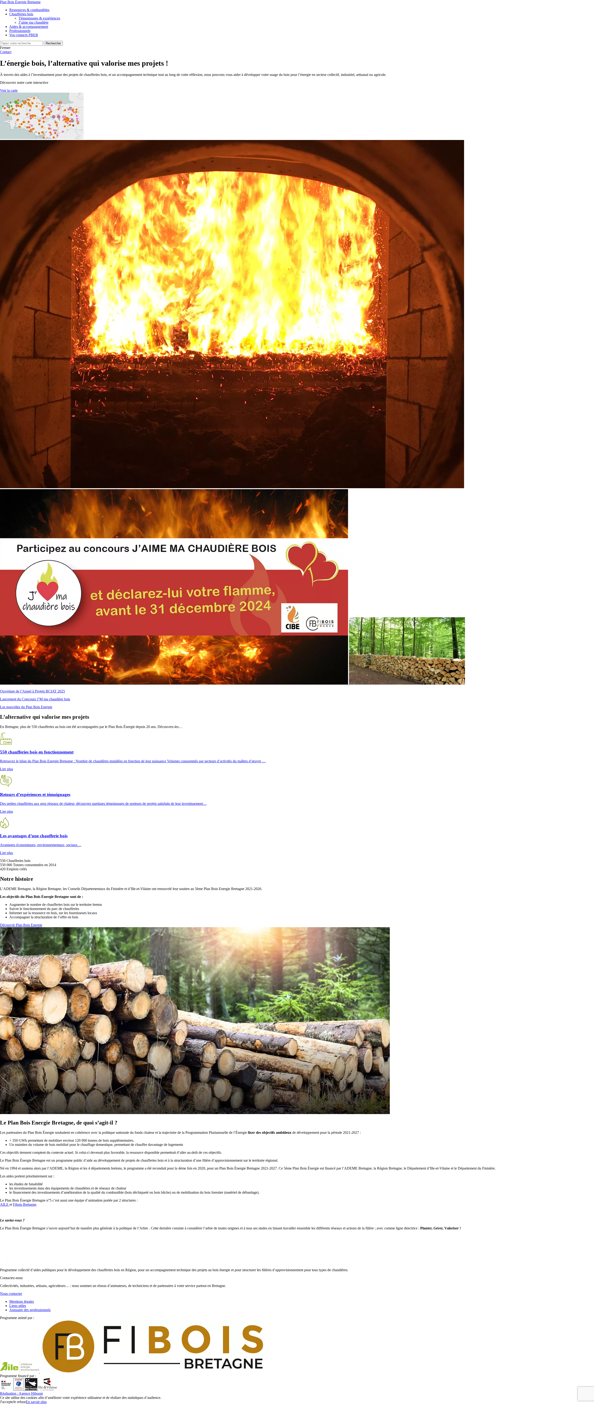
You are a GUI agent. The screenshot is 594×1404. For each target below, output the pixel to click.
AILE (5, 1204)
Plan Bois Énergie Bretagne (20, 2)
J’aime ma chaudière (33, 22)
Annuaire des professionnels (30, 1310)
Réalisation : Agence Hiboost (21, 1393)
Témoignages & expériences (39, 18)
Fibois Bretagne (24, 1204)
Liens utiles (17, 1306)
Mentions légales (21, 1301)
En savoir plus (36, 1402)
